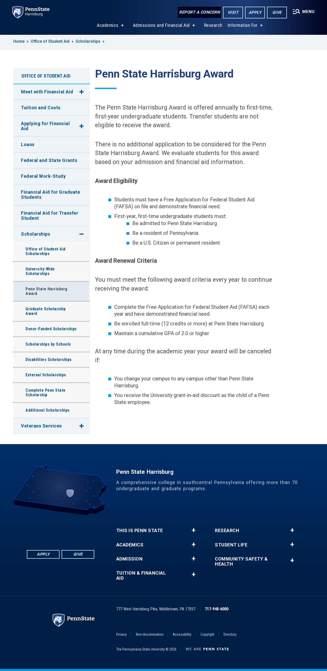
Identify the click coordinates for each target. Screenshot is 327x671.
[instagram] (87, 529)
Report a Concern (199, 12)
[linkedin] (47, 529)
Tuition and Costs (41, 107)
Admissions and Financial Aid (161, 25)
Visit (233, 12)
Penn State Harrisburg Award (46, 291)
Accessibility (182, 634)
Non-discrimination (150, 634)
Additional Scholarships (48, 410)
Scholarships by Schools (48, 344)
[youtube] (73, 529)
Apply (255, 12)
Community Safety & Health (241, 561)
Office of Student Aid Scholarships (46, 251)
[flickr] (60, 529)
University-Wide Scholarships (40, 271)
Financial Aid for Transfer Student (49, 215)
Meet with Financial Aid (47, 91)
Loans (27, 144)
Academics (108, 25)
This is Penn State (139, 530)
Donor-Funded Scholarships (51, 328)
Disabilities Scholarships (49, 359)
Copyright (207, 634)
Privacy (121, 634)
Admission (129, 559)
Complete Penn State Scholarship (46, 392)
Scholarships (88, 41)
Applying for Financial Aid (45, 126)
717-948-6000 (216, 609)
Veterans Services (41, 425)
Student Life (231, 544)
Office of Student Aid (50, 41)
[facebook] (34, 529)
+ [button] (193, 530)
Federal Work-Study (43, 176)
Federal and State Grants (49, 160)
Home (19, 41)
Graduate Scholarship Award (46, 311)
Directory (230, 634)
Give (277, 12)
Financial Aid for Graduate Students (50, 194)
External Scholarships (46, 374)
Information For (243, 25)
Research (213, 25)
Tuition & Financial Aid (141, 575)
